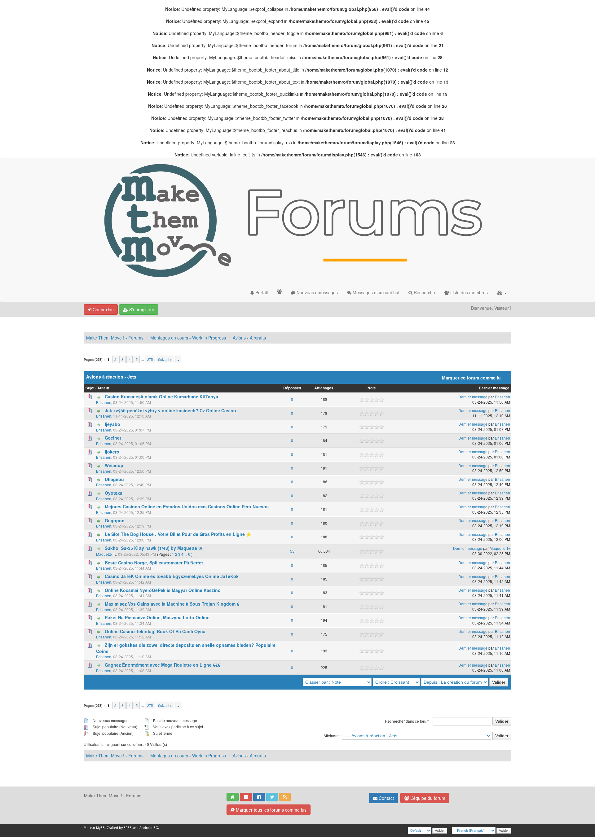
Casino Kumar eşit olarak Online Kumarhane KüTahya (161, 396)
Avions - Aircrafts (249, 338)
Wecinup (114, 465)
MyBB (100, 828)
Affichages (323, 388)
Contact (385, 798)
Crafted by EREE (119, 828)
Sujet (90, 388)
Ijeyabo (112, 424)
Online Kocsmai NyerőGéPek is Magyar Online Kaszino (163, 590)
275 (150, 359)
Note (372, 388)
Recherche (423, 292)
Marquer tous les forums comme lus (270, 810)
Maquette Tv (106, 554)
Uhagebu (114, 479)
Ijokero (112, 452)
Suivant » (165, 359)
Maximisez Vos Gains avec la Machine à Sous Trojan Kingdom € (172, 604)
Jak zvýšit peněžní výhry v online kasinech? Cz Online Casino (170, 410)
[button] (501, 292)
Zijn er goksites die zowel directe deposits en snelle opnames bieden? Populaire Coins (185, 648)
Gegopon (115, 520)
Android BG (148, 828)
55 (292, 551)
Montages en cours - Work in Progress (188, 338)
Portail (261, 292)
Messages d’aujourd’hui (375, 292)
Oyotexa (113, 493)
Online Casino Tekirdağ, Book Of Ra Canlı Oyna (155, 631)
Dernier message (494, 388)
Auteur (103, 388)
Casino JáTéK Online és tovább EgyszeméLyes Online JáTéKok (172, 576)
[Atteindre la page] (178, 359)
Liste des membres (468, 292)
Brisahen (103, 402)
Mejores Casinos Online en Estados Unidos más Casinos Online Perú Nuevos (187, 506)
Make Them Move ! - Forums (114, 338)
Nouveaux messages (316, 292)
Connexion (102, 309)
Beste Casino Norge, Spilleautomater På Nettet (154, 562)
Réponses (292, 388)
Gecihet (113, 438)
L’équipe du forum (427, 798)
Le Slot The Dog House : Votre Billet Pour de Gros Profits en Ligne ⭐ (178, 534)
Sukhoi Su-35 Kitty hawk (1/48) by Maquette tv (153, 548)
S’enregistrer (141, 309)
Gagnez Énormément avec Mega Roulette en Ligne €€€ (162, 665)
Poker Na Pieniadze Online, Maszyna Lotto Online (157, 617)
